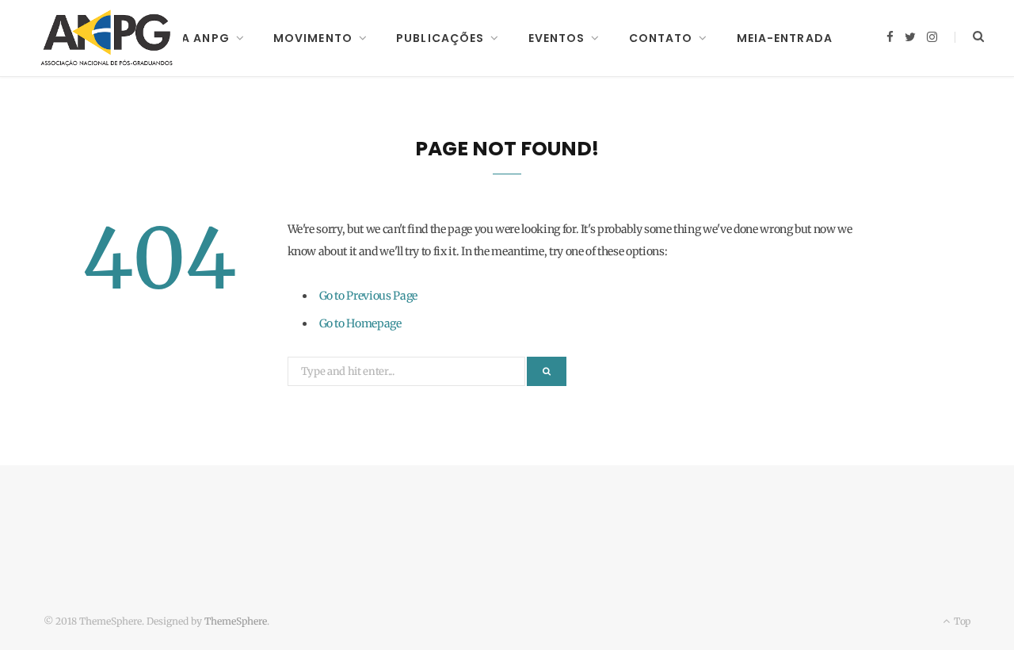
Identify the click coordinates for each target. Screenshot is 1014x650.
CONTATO (661, 38)
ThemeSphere (235, 621)
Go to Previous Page (368, 296)
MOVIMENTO (313, 38)
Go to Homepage (360, 323)
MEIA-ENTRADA (785, 38)
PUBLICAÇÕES (440, 38)
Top (960, 621)
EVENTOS (556, 38)
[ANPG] (107, 38)
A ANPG (205, 38)
